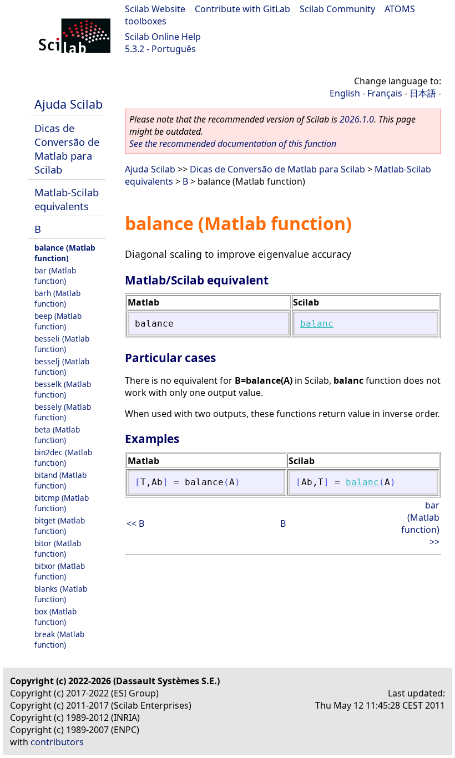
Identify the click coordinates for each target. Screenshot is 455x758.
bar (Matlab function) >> (420, 523)
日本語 (423, 93)
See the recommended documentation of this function (232, 144)
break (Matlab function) (59, 639)
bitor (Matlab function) (57, 548)
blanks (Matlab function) (60, 593)
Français (384, 93)
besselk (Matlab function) (62, 389)
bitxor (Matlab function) (59, 571)
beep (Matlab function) (58, 321)
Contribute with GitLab (242, 9)
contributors (57, 742)
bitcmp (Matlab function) (61, 502)
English (345, 93)
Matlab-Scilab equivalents (66, 199)
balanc (316, 323)
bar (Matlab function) (55, 275)
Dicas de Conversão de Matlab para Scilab (66, 148)
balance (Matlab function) (64, 252)
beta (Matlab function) (57, 434)
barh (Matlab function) (57, 298)
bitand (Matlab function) (60, 480)
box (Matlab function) (55, 616)
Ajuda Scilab (68, 104)
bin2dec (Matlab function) (63, 457)
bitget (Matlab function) (59, 525)
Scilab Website (155, 9)
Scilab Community (337, 9)
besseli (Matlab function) (61, 343)
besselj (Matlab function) (61, 366)
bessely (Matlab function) (62, 412)
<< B (135, 523)
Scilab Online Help (163, 36)
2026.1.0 (357, 119)
